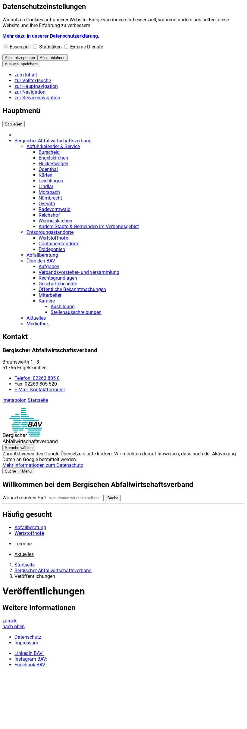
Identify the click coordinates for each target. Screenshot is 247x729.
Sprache (19, 447)
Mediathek (38, 324)
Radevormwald (54, 209)
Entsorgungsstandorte (50, 232)
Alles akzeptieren (20, 57)
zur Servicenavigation (37, 98)
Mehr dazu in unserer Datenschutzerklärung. (50, 36)
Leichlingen (51, 181)
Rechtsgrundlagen (58, 278)
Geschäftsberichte (58, 284)
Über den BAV (41, 261)
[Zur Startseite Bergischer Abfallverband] (30, 442)
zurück (9, 621)
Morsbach (49, 192)
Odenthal (48, 169)
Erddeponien (52, 249)
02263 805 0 (37, 378)
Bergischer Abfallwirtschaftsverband (53, 141)
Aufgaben (49, 266)
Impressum (26, 643)
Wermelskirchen (55, 221)
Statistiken (50, 47)
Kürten (45, 175)
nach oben (13, 626)
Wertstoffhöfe (53, 238)
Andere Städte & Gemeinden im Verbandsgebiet (89, 226)
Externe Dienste (86, 47)
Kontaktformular (39, 389)
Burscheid (49, 152)
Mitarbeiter (50, 295)
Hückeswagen (53, 163)
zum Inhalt (25, 75)
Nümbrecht (50, 198)
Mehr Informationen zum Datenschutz (42, 465)
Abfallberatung (42, 255)
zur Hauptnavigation (36, 86)
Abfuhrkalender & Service (53, 146)
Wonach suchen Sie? (24, 498)
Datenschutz (27, 637)
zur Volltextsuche (32, 80)
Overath (47, 203)
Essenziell (20, 47)
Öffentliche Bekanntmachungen (72, 289)
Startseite (38, 400)
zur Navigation (29, 92)
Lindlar (46, 186)
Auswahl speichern (21, 64)
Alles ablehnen (52, 57)
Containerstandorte (59, 244)
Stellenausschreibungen (76, 312)
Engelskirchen (53, 158)
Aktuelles (36, 318)
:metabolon (14, 400)
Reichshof (49, 215)
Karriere (47, 301)
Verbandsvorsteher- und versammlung (79, 272)
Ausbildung (63, 306)
